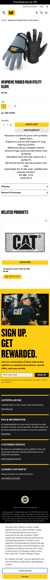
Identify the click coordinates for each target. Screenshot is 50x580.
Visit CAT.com (7, 409)
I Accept (25, 576)
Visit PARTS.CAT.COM (10, 478)
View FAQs (5, 434)
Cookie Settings (25, 571)
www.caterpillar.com (30, 507)
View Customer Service (11, 459)
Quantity (4, 121)
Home (3, 20)
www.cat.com (17, 507)
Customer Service (29, 7)
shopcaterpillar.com (11, 13)
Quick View (25, 262)
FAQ (41, 7)
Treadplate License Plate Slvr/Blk (16, 269)
